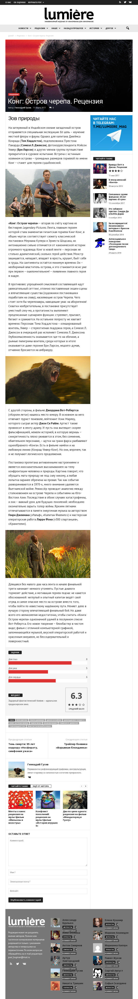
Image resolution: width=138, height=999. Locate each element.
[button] (127, 28)
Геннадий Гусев (23, 107)
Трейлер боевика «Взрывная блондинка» (71, 745)
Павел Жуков (113, 958)
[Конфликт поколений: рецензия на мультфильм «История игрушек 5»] (48, 800)
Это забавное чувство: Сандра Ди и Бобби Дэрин (119, 211)
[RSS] (120, 2)
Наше (54, 28)
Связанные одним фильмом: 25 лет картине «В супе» (118, 197)
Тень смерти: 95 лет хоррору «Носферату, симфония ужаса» (23, 747)
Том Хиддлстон (17, 726)
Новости (23, 28)
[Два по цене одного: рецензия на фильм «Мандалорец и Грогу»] (75, 800)
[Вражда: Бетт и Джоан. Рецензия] (100, 169)
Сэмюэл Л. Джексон (69, 723)
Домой (11, 36)
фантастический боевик (39, 726)
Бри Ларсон (22, 720)
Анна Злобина (71, 932)
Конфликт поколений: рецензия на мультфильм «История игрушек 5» (47, 818)
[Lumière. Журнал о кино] (69, 15)
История (94, 28)
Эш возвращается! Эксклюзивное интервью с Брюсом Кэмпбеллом (119, 227)
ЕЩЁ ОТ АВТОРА (41, 786)
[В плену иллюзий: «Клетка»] (100, 184)
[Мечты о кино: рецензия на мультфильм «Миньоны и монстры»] (20, 800)
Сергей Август (114, 970)
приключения (50, 723)
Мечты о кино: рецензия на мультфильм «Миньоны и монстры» (17, 817)
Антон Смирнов (72, 945)
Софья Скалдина (115, 983)
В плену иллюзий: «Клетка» (117, 181)
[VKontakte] (130, 2)
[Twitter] (125, 2)
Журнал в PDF (35, 2)
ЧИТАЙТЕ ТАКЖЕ (19, 786)
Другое (109, 28)
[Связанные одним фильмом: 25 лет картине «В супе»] (100, 198)
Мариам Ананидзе (117, 932)
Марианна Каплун (116, 945)
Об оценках (20, 2)
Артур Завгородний (70, 959)
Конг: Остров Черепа (19, 723)
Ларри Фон (36, 723)
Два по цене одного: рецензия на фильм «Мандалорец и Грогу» (75, 815)
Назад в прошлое (73, 28)
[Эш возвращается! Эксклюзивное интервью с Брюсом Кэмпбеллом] (100, 227)
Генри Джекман (37, 720)
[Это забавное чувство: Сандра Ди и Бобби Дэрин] (100, 213)
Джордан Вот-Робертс (74, 720)
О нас (8, 2)
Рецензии (40, 28)
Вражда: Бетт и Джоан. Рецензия (118, 166)
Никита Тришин (72, 983)
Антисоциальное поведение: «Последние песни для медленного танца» (118, 244)
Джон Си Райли (54, 720)
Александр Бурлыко (69, 921)
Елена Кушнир (114, 920)
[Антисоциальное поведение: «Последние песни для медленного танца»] (100, 243)
